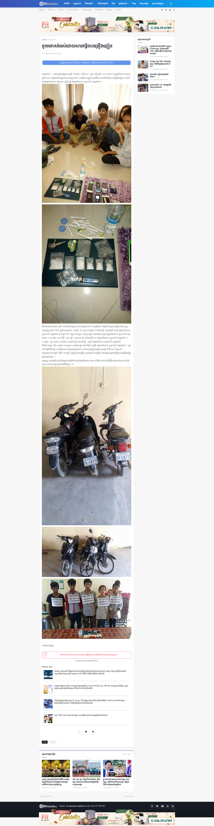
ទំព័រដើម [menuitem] (66, 3)
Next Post (129, 796)
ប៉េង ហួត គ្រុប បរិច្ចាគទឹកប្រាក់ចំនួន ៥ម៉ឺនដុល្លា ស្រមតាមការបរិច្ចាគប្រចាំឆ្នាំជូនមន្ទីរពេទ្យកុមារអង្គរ (86, 782)
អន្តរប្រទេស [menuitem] (77, 3)
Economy (99, 10)
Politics (51, 10)
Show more (127, 754)
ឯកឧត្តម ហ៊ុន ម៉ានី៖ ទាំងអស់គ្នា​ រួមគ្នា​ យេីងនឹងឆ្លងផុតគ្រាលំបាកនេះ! (160, 64)
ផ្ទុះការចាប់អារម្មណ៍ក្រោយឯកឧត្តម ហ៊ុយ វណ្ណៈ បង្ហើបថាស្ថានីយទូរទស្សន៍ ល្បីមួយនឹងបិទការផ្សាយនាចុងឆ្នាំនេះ (116, 782)
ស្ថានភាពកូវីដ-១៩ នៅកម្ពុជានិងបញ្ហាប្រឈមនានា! (160, 86)
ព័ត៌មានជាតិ (51, 40)
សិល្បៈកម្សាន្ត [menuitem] (144, 3)
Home (42, 10)
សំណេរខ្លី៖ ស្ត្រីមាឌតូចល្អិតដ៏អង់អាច (159, 75)
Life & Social (73, 10)
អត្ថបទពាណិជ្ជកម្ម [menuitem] (157, 3)
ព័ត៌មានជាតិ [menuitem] (88, 3)
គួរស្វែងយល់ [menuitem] (123, 3)
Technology (87, 10)
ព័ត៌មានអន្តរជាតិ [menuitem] (103, 3)
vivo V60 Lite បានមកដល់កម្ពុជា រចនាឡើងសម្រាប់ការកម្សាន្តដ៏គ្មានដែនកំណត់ (80, 715)
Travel (118, 10)
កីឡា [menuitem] (113, 3)
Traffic (61, 10)
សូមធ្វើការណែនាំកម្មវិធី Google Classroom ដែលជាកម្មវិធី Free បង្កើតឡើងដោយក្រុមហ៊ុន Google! (161, 50)
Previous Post (46, 796)
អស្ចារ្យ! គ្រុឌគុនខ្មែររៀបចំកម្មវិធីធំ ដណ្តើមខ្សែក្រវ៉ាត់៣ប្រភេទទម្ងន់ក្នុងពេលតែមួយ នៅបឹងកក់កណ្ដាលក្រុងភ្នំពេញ (55, 782)
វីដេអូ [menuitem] (134, 3)
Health (109, 10)
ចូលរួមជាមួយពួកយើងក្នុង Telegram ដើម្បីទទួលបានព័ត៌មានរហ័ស (87, 62)
